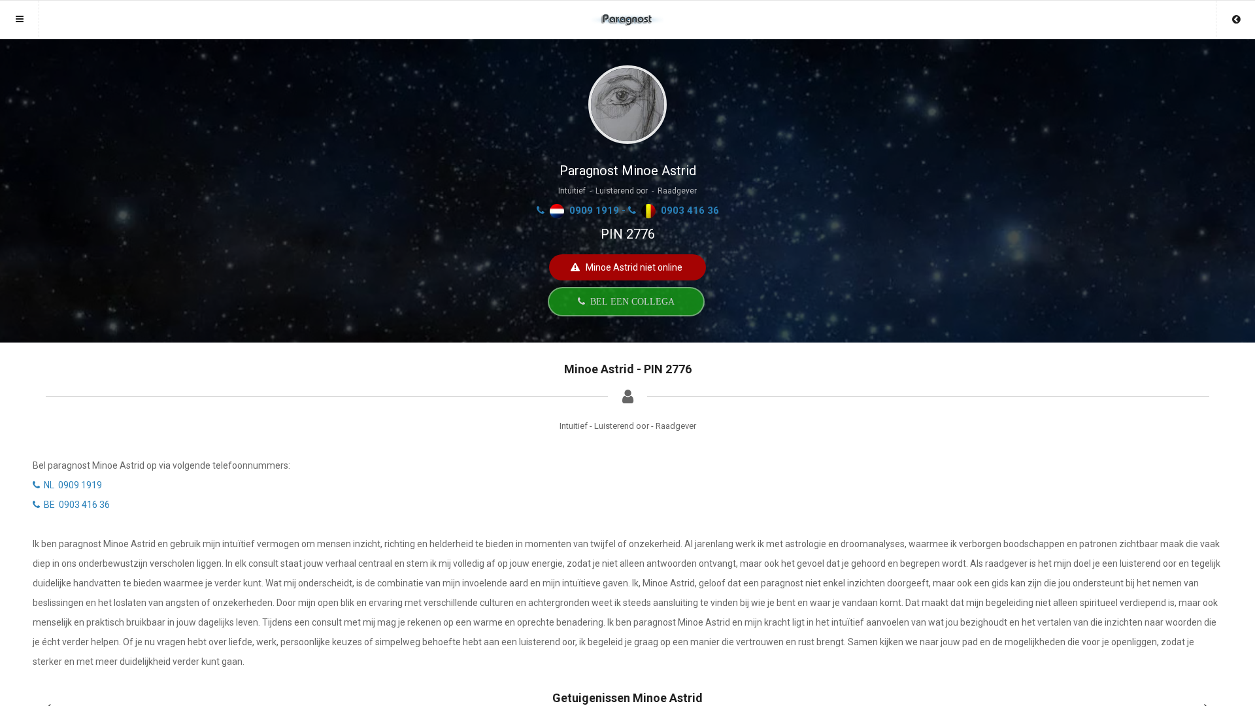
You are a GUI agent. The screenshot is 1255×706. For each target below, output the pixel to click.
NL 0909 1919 (71, 485)
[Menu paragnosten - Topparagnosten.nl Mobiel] (627, 13)
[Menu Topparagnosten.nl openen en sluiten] (19, 19)
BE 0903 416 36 (75, 504)
